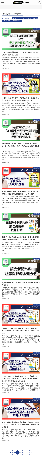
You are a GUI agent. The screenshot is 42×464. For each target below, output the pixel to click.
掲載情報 (35, 18)
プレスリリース (27, 18)
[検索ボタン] (39, 2)
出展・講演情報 (7, 21)
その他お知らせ (17, 21)
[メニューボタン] (2, 2)
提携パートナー (17, 18)
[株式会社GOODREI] (21, 2)
